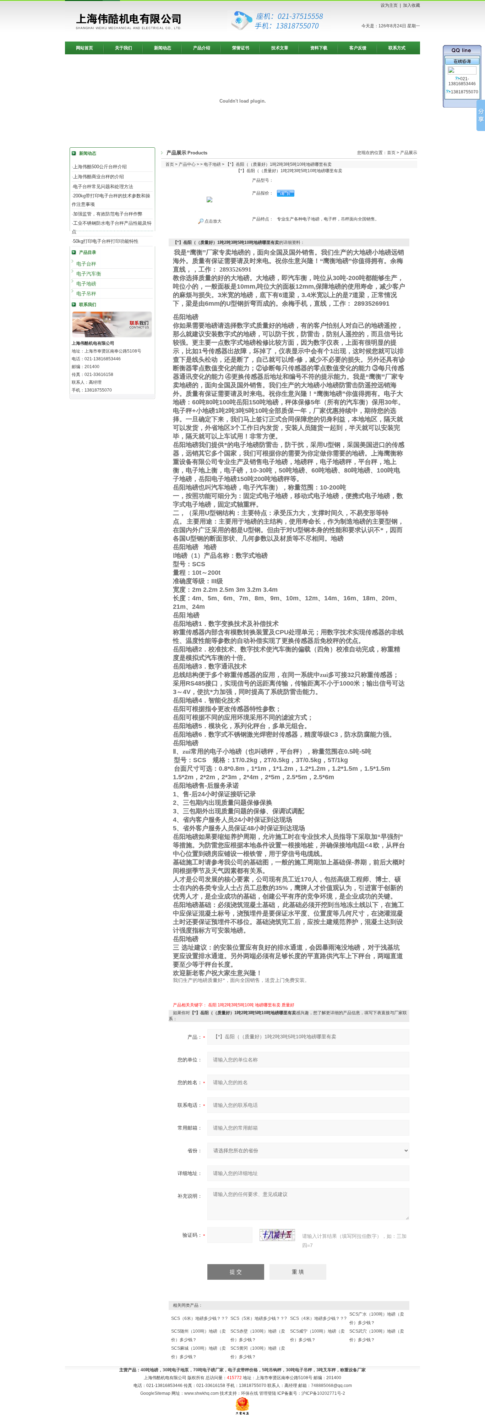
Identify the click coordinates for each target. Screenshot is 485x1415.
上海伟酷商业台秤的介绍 (98, 176)
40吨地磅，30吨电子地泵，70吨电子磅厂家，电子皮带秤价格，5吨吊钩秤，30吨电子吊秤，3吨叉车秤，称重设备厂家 (253, 1369)
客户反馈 (357, 47)
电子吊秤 (86, 293)
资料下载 (318, 47)
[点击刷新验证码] (277, 1235)
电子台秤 (86, 264)
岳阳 (212, 1004)
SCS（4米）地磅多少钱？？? (318, 1318)
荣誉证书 (240, 47)
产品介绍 (201, 47)
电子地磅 (86, 283)
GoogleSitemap (155, 1393)
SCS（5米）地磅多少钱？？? (258, 1318)
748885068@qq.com (331, 1385)
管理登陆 (267, 1393)
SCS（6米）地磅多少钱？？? (199, 1318)
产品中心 (187, 164)
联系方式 (396, 47)
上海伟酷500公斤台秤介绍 (100, 166)
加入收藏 (411, 5)
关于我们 (123, 47)
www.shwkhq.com (201, 1393)
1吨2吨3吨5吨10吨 (236, 1004)
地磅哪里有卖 (267, 1004)
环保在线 (249, 1393)
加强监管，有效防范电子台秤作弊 (107, 214)
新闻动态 (162, 47)
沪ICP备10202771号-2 (323, 1393)
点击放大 (212, 221)
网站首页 (84, 47)
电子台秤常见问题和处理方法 (103, 186)
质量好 (288, 1004)
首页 (391, 152)
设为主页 (389, 5)
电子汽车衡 (88, 274)
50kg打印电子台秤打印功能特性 (105, 241)
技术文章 (279, 47)
